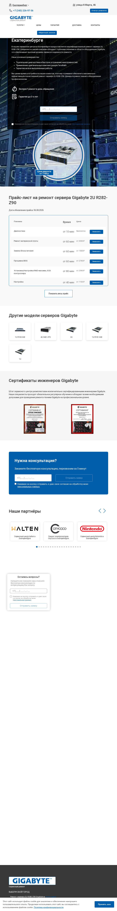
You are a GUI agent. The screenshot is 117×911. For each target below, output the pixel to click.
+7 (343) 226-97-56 (23, 10)
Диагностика (19, 231)
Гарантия (55, 25)
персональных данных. (81, 124)
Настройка (18, 282)
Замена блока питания (23, 251)
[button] (100, 511)
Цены (38, 25)
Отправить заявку (58, 118)
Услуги (20, 25)
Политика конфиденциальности (48, 907)
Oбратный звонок (47, 33)
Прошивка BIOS (21, 261)
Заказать (96, 232)
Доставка (76, 25)
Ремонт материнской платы (26, 241)
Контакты (95, 25)
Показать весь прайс (58, 293)
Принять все (104, 904)
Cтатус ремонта (99, 11)
